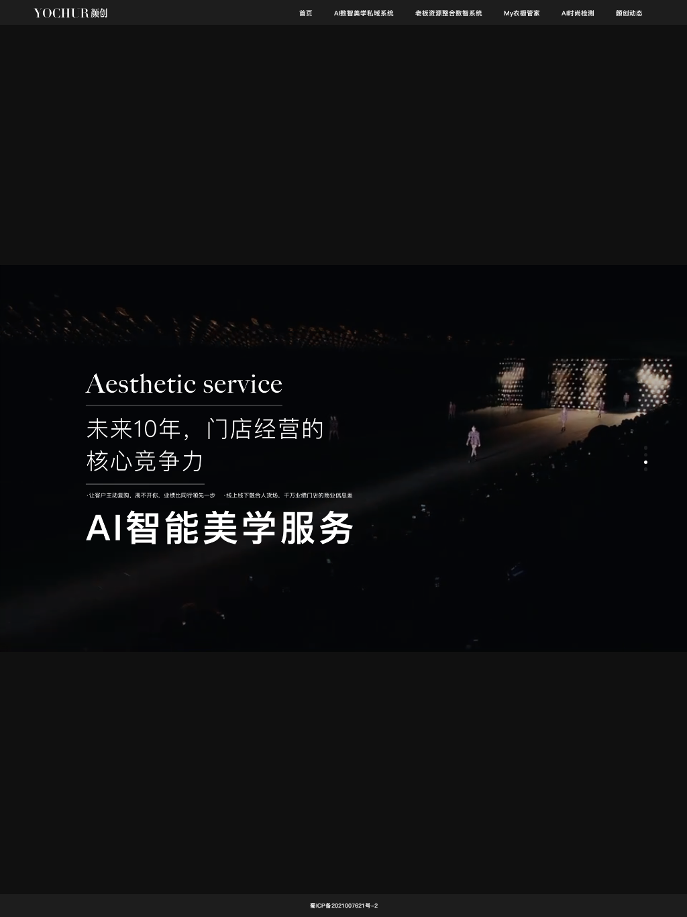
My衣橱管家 (522, 13)
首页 (306, 13)
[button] (645, 447)
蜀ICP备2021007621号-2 (344, 906)
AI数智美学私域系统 (364, 13)
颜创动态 (629, 13)
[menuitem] (305, 13)
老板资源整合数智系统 (448, 13)
